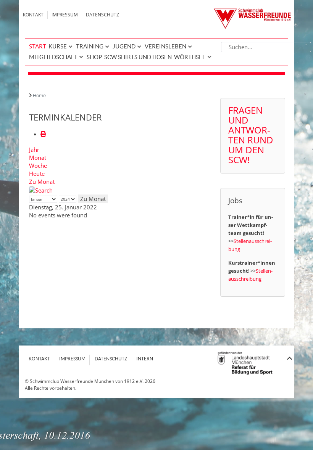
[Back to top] (289, 358)
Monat (37, 157)
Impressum (65, 14)
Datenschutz (102, 14)
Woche (38, 165)
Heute (37, 173)
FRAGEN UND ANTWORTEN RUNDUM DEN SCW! (250, 135)
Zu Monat (42, 181)
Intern (144, 358)
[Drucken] (43, 134)
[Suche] (41, 189)
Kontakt (33, 14)
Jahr (34, 149)
